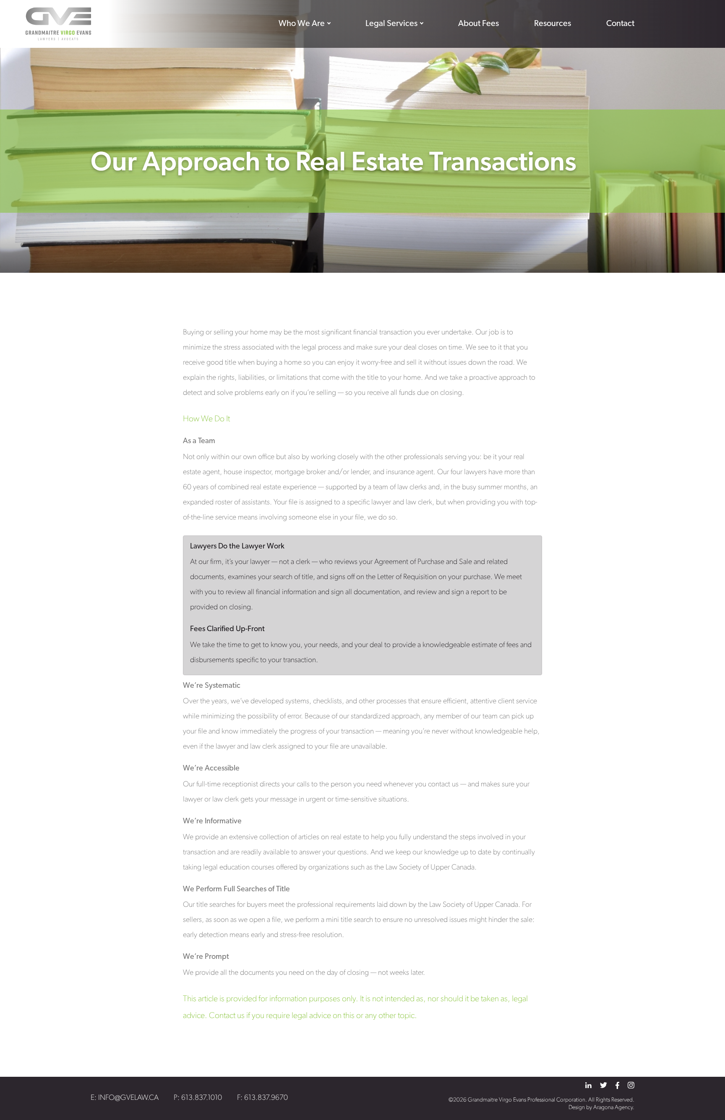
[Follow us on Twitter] (603, 1085)
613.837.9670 (266, 1098)
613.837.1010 (201, 1098)
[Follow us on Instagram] (631, 1085)
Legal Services (391, 24)
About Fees (478, 24)
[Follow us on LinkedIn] (588, 1085)
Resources (552, 24)
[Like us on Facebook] (617, 1085)
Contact (620, 24)
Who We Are (302, 24)
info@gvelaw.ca (128, 1098)
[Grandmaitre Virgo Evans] (58, 24)
